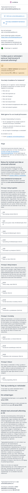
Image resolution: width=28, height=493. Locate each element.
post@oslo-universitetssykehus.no (15, 136)
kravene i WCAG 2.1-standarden (18, 175)
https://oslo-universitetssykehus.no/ (11, 37)
